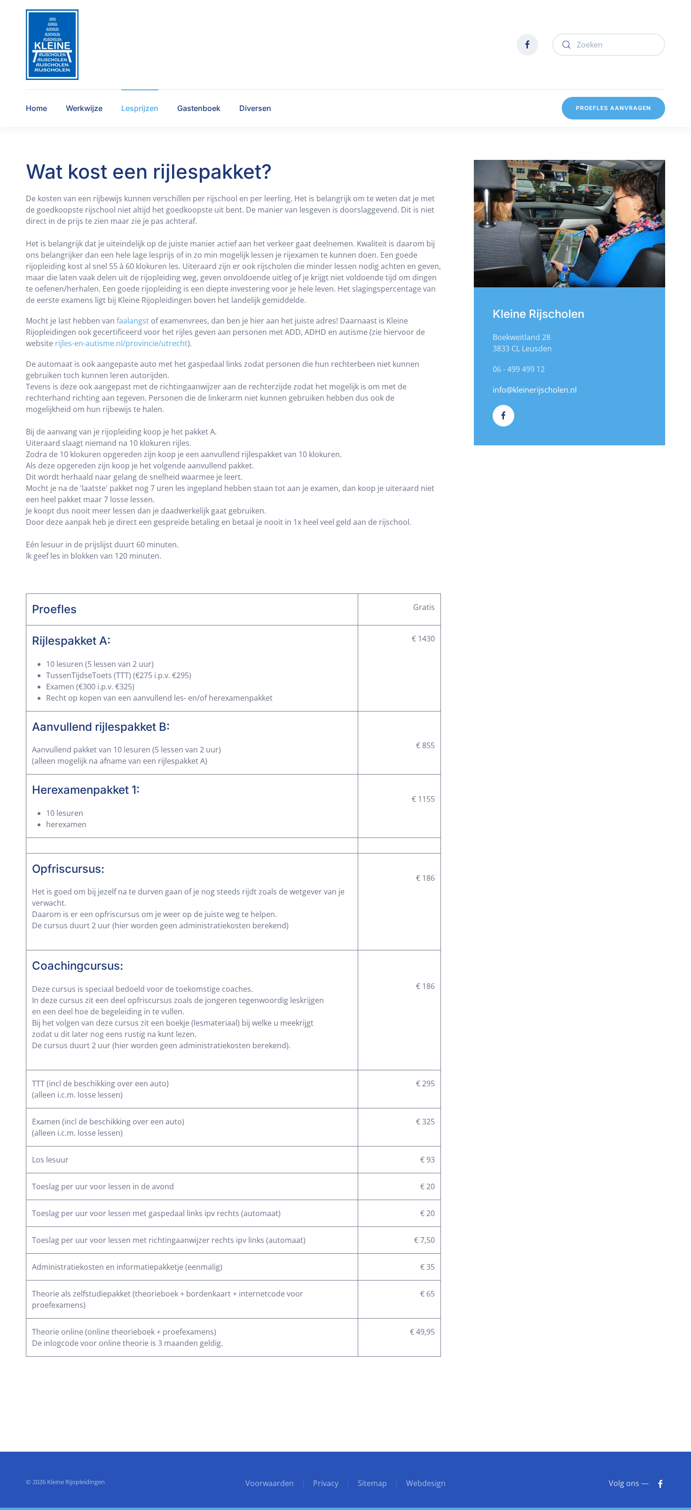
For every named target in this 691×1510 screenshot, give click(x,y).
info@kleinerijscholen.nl (535, 390)
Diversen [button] (255, 108)
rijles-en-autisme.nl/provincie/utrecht (121, 343)
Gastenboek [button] (198, 108)
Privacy (325, 1483)
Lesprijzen (139, 108)
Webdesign (426, 1483)
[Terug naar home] (52, 44)
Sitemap (372, 1483)
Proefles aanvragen (613, 107)
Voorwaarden (269, 1483)
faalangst (133, 321)
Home (36, 108)
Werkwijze (84, 108)
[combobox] (608, 44)
